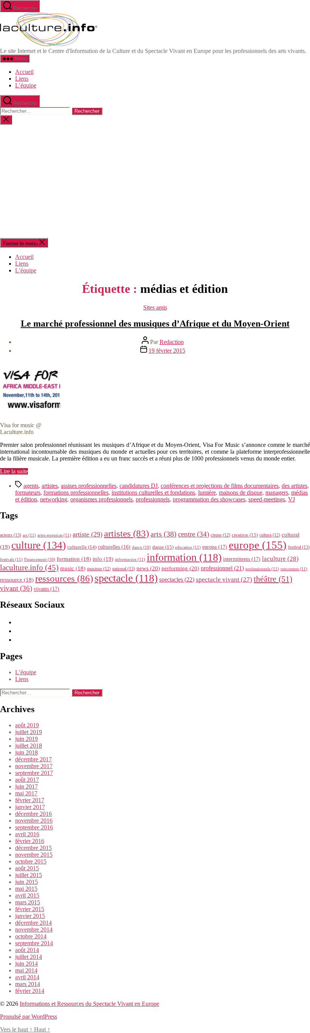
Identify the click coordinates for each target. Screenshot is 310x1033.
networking (53, 499)
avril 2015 (27, 895)
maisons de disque (240, 492)
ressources (64, 578)
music (72, 568)
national (123, 568)
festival (299, 547)
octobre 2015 (30, 861)
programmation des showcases (209, 499)
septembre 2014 (34, 943)
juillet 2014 (28, 957)
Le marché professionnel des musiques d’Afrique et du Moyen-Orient (155, 323)
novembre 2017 (34, 766)
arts (163, 534)
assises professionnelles (88, 485)
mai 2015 (26, 888)
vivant (16, 588)
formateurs (27, 492)
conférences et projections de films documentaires (220, 485)
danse (163, 547)
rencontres (294, 568)
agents (31, 485)
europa (214, 547)
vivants (46, 589)
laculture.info (29, 567)
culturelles (114, 547)
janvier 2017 (30, 807)
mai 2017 (26, 793)
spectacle (126, 578)
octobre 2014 (30, 936)
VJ (291, 499)
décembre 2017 (33, 759)
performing (180, 568)
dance (141, 547)
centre (193, 534)
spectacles (176, 579)
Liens (21, 78)
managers (276, 492)
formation (74, 559)
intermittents (241, 559)
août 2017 (27, 779)
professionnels (153, 499)
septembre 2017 (34, 773)
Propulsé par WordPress (28, 1016)
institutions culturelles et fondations (153, 492)
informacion (130, 559)
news (148, 568)
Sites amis (155, 307)
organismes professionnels (101, 499)
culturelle (81, 547)
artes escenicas (54, 535)
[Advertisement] (155, 181)
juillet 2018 (28, 745)
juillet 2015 (28, 875)
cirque (220, 535)
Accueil (24, 71)
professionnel (222, 568)
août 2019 (27, 725)
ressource (17, 580)
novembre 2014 (34, 929)
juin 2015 (26, 882)
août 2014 (27, 950)
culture (38, 545)
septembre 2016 (34, 827)
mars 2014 (27, 984)
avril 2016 (27, 834)
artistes (50, 485)
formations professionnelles (75, 492)
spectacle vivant (224, 579)
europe (258, 545)
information (184, 557)
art (29, 535)
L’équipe (25, 85)
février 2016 (29, 841)
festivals (11, 559)
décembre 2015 (33, 848)
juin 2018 (26, 752)
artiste (87, 534)
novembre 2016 (34, 820)
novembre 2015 (34, 854)
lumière (207, 492)
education (188, 547)
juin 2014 (26, 963)
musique (99, 568)
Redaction (172, 342)
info (103, 559)
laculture (280, 558)
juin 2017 (26, 786)
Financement (39, 559)
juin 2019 (26, 739)
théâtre (273, 578)
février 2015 (29, 909)
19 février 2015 (167, 350)
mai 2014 (26, 970)
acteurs (10, 535)
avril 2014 (27, 977)
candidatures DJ (138, 485)
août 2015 (27, 868)
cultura (269, 535)
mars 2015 (27, 902)
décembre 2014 (33, 922)
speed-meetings (266, 499)
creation (245, 535)
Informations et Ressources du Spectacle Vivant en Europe (89, 1003)
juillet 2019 (28, 732)
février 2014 (29, 991)
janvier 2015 (30, 916)
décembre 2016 (33, 814)
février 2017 (29, 800)
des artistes (294, 485)
